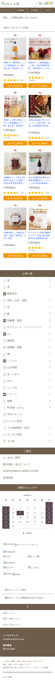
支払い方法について (35, 661)
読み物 (45, 667)
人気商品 (34, 10)
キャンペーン (6, 10)
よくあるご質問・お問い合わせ (15, 661)
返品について (25, 664)
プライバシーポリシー (33, 667)
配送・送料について (10, 664)
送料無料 (20, 10)
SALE (48, 10)
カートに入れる (15, 85)
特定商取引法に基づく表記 (13, 667)
